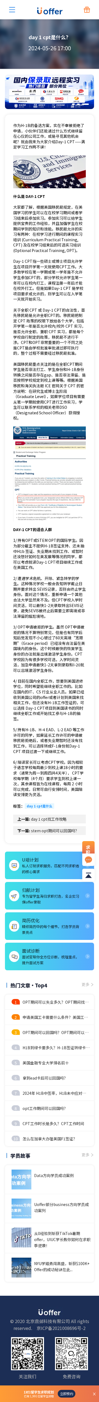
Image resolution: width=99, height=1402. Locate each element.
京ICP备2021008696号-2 (61, 1328)
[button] (73, 104)
